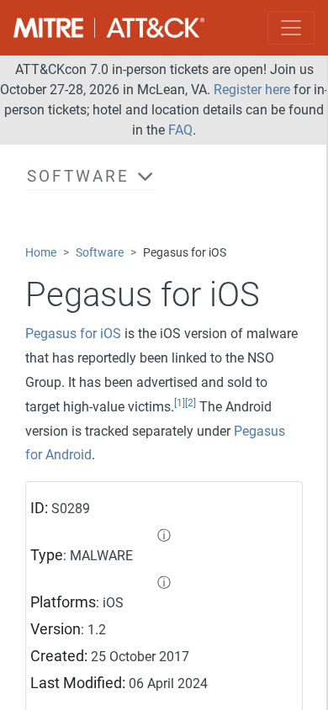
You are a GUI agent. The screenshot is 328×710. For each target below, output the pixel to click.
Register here (252, 90)
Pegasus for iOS (73, 334)
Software (100, 253)
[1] (179, 403)
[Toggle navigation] (291, 28)
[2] (190, 403)
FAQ (180, 130)
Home (40, 253)
